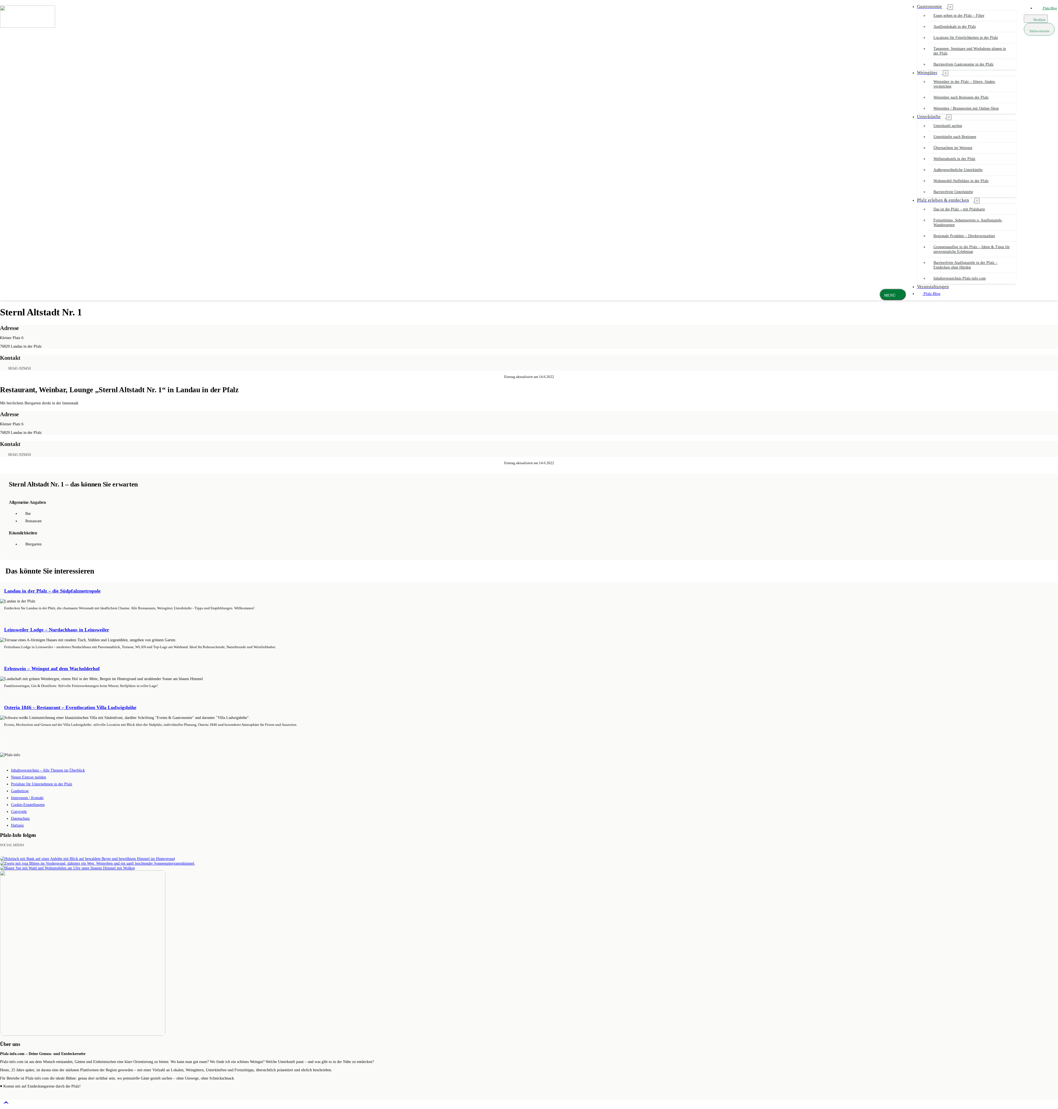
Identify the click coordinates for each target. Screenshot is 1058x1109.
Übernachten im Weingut (952, 148)
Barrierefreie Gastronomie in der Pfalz (963, 64)
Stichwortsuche (1039, 31)
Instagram (39, 845)
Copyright (19, 812)
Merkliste (1039, 20)
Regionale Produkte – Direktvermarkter (964, 236)
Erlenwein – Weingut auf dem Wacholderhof (52, 668)
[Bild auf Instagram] (87, 858)
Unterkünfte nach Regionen (954, 137)
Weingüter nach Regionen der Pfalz (961, 97)
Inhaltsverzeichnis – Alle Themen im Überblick (48, 770)
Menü (890, 295)
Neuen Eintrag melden (28, 777)
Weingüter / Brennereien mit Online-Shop (966, 108)
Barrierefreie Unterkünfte (953, 192)
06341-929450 (19, 368)
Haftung (17, 825)
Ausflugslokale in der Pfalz (954, 27)
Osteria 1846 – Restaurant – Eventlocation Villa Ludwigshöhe (70, 707)
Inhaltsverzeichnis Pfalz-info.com (959, 278)
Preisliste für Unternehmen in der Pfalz (41, 784)
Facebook (32, 845)
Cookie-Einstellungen (28, 805)
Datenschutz (20, 818)
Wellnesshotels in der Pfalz (954, 159)
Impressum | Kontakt (27, 798)
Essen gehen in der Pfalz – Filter (958, 15)
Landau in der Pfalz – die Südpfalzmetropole (52, 591)
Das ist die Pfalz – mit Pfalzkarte (959, 209)
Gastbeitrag (20, 791)
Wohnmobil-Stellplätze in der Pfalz (961, 181)
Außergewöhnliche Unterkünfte (958, 170)
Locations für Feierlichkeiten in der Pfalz (965, 38)
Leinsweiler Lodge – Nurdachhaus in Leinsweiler (56, 629)
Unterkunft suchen (947, 126)
